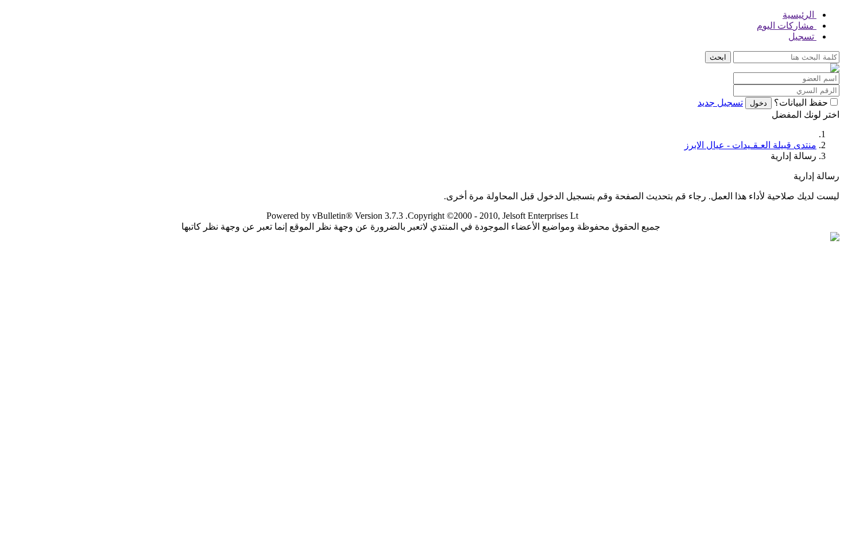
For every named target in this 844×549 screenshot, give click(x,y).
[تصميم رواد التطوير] (834, 238)
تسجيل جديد (720, 102)
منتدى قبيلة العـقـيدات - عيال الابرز (750, 145)
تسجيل (802, 36)
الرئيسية (799, 15)
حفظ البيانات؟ (801, 102)
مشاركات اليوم (786, 25)
